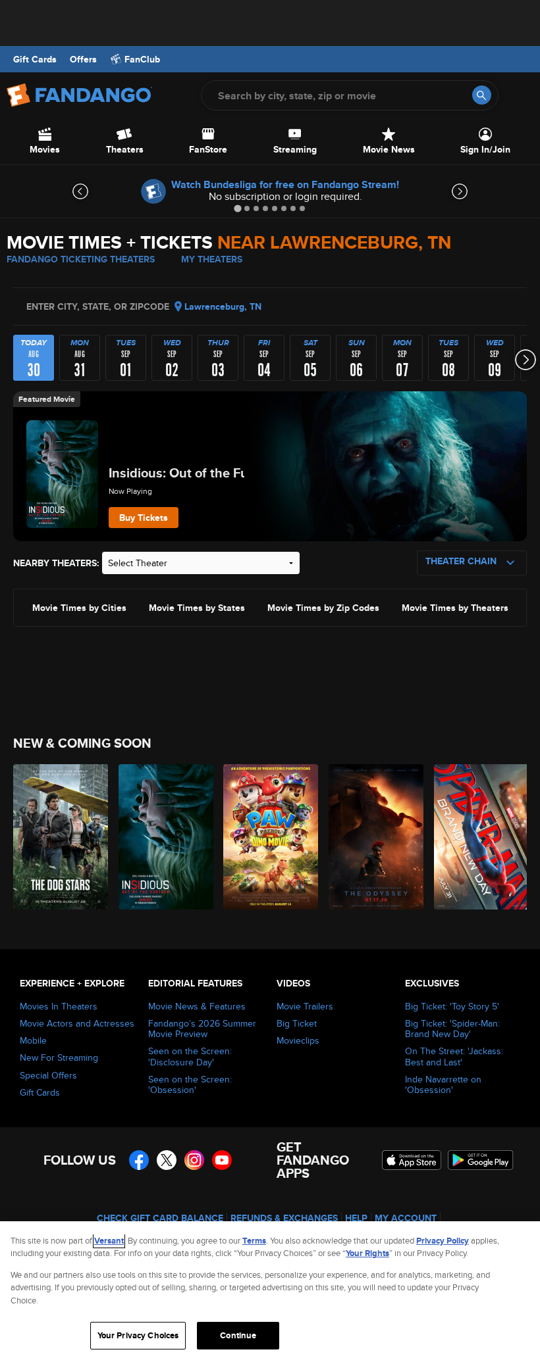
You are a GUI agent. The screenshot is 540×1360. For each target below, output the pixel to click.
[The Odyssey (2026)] (374, 837)
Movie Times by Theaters (455, 607)
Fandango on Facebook (139, 1160)
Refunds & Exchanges (284, 1218)
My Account (406, 1218)
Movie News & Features (197, 1006)
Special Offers (48, 1075)
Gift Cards (35, 59)
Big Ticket (297, 1023)
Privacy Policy (442, 1240)
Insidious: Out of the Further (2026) (214, 473)
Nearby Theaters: (56, 563)
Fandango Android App (481, 1160)
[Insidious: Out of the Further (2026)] (164, 837)
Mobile (33, 1040)
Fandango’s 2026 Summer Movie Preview (202, 1028)
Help (356, 1218)
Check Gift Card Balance (160, 1218)
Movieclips (298, 1040)
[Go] (481, 95)
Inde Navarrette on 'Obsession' (443, 1084)
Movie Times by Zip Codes (323, 607)
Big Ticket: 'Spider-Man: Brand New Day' (452, 1028)
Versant (109, 1240)
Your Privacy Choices (138, 1335)
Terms (254, 1240)
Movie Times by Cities (79, 607)
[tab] (237, 208)
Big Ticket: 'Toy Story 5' (452, 1006)
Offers (83, 59)
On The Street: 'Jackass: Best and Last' (454, 1056)
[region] (270, 1290)
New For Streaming (59, 1057)
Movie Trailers (305, 1006)
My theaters (211, 259)
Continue (238, 1335)
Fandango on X (166, 1160)
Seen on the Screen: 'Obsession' (190, 1084)
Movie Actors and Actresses (77, 1023)
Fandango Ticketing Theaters (81, 259)
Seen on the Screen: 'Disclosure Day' (190, 1056)
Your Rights (367, 1253)
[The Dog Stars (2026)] (58, 837)
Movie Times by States (197, 607)
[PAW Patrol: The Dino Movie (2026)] (268, 837)
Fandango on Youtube (222, 1160)
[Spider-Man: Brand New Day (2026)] (479, 837)
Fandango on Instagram (194, 1160)
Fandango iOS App (411, 1160)
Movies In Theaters (58, 1006)
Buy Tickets (143, 517)
